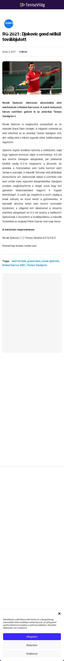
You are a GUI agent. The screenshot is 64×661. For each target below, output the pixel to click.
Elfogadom (32, 636)
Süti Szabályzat (20, 628)
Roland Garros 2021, (14, 265)
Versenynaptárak (43, 23)
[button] (59, 613)
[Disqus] (32, 515)
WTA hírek (34, 13)
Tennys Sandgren (37, 265)
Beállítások (32, 653)
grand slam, (34, 261)
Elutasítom (32, 645)
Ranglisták (14, 23)
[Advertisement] (32, 315)
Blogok (11, 32)
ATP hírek (12, 13)
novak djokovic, (51, 261)
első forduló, (19, 261)
